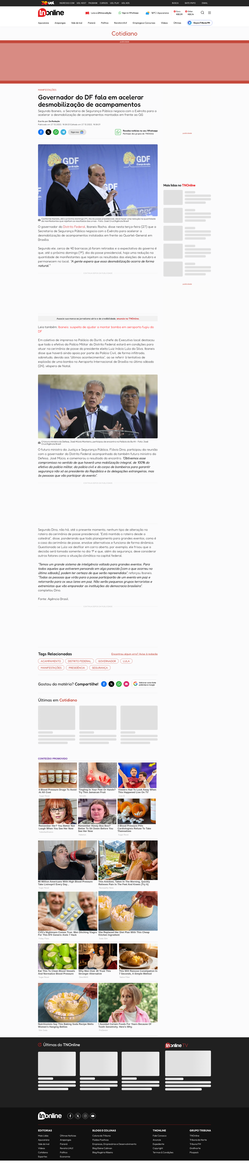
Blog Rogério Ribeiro (102, 1152)
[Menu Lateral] (209, 13)
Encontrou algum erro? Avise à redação (134, 653)
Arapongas (60, 22)
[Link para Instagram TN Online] (85, 1116)
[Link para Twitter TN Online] (78, 1116)
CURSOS (104, 3)
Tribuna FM (195, 1144)
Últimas (177, 22)
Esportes (42, 1156)
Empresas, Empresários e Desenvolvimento (114, 1144)
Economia (65, 1156)
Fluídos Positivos (100, 1139)
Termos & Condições (163, 1152)
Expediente (158, 1144)
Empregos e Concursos (144, 22)
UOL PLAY (114, 3)
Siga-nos (75, 132)
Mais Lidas (43, 1135)
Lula (126, 661)
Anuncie (157, 1139)
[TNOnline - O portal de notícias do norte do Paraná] (51, 12)
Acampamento (51, 661)
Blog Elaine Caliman (102, 1148)
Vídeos (164, 22)
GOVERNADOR (107, 661)
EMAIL (205, 3)
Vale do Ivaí (76, 22)
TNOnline (194, 1135)
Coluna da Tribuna (101, 1135)
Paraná (91, 22)
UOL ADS (125, 3)
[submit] (202, 13)
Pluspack (194, 1152)
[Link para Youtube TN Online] (93, 1116)
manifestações (51, 667)
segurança (100, 667)
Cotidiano (124, 33)
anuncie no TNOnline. (128, 318)
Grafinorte (195, 1148)
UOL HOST (81, 3)
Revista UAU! (120, 22)
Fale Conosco (159, 1135)
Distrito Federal (73, 226)
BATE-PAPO (190, 3)
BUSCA (175, 3)
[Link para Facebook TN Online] (70, 1116)
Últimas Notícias (68, 1135)
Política (104, 22)
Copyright (158, 1148)
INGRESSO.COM (67, 3)
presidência (77, 667)
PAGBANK (93, 3)
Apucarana (43, 22)
